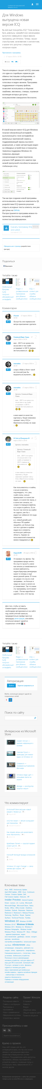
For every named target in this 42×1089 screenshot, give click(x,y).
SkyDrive (15, 915)
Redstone (29, 910)
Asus (24, 892)
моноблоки (15, 939)
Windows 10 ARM (26, 921)
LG (17, 903)
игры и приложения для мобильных (17, 970)
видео (23, 934)
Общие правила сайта (32, 1013)
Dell (24, 894)
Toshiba (27, 918)
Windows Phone (10, 932)
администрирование (13, 934)
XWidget (34, 932)
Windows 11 (20, 927)
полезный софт (28, 963)
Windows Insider (26, 929)
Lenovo (12, 903)
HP (28, 897)
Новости (26, 1004)
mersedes (17, 363)
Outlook (14, 910)
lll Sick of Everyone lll (22, 438)
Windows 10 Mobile (25, 924)
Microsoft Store (22, 905)
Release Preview (28, 913)
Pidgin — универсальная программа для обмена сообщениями (22, 294)
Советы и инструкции (11, 1004)
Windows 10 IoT (10, 924)
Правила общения (30, 1015)
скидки (7, 950)
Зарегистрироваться (25, 686)
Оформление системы (12, 1015)
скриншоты (20, 950)
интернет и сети (18, 965)
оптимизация (9, 948)
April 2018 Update (11, 892)
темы (34, 953)
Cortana (7, 894)
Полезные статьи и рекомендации (17, 958)
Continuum (30, 892)
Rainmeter (21, 910)
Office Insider (19, 908)
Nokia (31, 905)
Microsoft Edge (10, 905)
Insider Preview (13, 899)
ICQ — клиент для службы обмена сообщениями (35, 294)
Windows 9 (28, 927)
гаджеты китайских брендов (27, 972)
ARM (19, 892)
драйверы (20, 937)
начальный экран (30, 942)
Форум (25, 1007)
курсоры (8, 939)
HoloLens (23, 897)
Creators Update (16, 894)
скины (13, 950)
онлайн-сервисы (10, 972)
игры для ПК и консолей (13, 963)
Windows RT (21, 932)
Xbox (28, 932)
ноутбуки (8, 945)
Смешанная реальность (13, 953)
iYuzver (16, 316)
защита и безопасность (13, 977)
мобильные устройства (21, 955)
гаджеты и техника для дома (15, 967)
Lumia (21, 903)
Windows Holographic (12, 929)
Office (12, 908)
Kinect (7, 903)
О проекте (27, 1001)
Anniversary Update (20, 890)
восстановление (10, 937)
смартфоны (30, 950)
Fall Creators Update (12, 897)
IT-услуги (8, 965)
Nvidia (7, 908)
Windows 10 (12, 921)
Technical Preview (18, 918)
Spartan (27, 915)
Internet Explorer (27, 900)
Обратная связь (29, 1010)
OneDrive (29, 908)
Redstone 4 (8, 913)
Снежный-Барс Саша (21, 337)
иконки (27, 937)
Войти (11, 686)
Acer (6, 890)
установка (8, 955)
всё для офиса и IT (27, 960)
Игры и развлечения (11, 1012)
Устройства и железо (11, 1018)
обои (28, 945)
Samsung (8, 915)
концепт (34, 937)
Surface (7, 918)
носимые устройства (12, 960)
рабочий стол (28, 948)
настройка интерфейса (14, 942)
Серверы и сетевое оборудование (17, 979)
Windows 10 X (9, 927)
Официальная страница (12, 246)
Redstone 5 (17, 913)
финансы (28, 965)
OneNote (8, 910)
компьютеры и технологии (15, 975)
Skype (22, 915)
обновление (18, 944)
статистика (26, 953)
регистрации (19, 619)
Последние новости (11, 1001)
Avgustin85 (18, 553)
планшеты (19, 948)
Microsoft (28, 903)
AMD (10, 890)
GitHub (16, 210)
